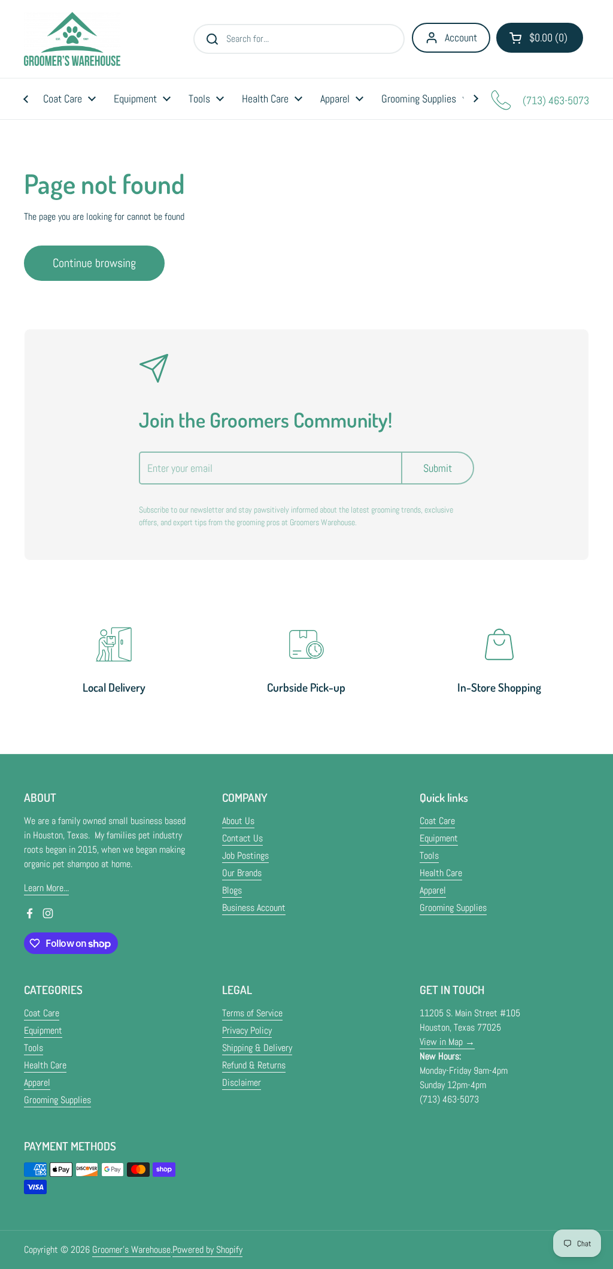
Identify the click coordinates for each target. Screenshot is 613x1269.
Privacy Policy (247, 1030)
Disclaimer (241, 1082)
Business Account (254, 907)
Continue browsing (94, 263)
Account (461, 37)
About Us (238, 820)
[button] (539, 38)
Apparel (433, 890)
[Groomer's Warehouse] (72, 39)
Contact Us (242, 838)
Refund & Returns (254, 1065)
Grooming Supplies (453, 907)
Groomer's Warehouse (131, 1249)
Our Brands (242, 873)
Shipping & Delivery (257, 1047)
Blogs (232, 890)
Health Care (441, 873)
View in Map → (447, 1041)
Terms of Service (252, 1013)
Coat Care (437, 820)
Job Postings (245, 855)
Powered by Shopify (207, 1249)
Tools (429, 855)
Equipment (439, 838)
